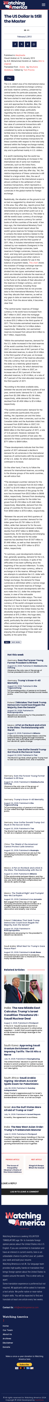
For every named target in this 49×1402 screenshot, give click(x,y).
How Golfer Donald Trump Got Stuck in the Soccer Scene (26, 750)
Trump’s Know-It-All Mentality (24, 681)
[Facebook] (15, 44)
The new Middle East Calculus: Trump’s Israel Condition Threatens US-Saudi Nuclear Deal (22, 1013)
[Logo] (22, 5)
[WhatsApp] (34, 44)
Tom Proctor (29, 70)
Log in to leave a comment (24, 1191)
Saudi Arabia (16, 642)
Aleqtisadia (20, 55)
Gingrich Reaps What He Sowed (36, 1167)
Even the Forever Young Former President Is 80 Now (25, 661)
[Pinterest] (27, 44)
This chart (33, 263)
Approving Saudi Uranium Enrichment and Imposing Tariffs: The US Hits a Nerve (22, 1050)
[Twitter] (21, 44)
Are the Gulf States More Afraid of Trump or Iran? (22, 1108)
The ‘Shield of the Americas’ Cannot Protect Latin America (21, 845)
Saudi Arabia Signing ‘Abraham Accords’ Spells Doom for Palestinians (21, 1081)
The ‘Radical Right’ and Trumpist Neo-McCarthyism (24, 894)
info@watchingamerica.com (26, 1307)
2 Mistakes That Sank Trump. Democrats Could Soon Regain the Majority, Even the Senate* (27, 705)
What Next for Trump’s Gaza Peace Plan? (24, 947)
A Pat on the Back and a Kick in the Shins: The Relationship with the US (26, 727)
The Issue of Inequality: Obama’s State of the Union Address (13, 1169)
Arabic (22, 67)
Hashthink (39, 1400)
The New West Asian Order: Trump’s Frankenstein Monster (24, 1128)
